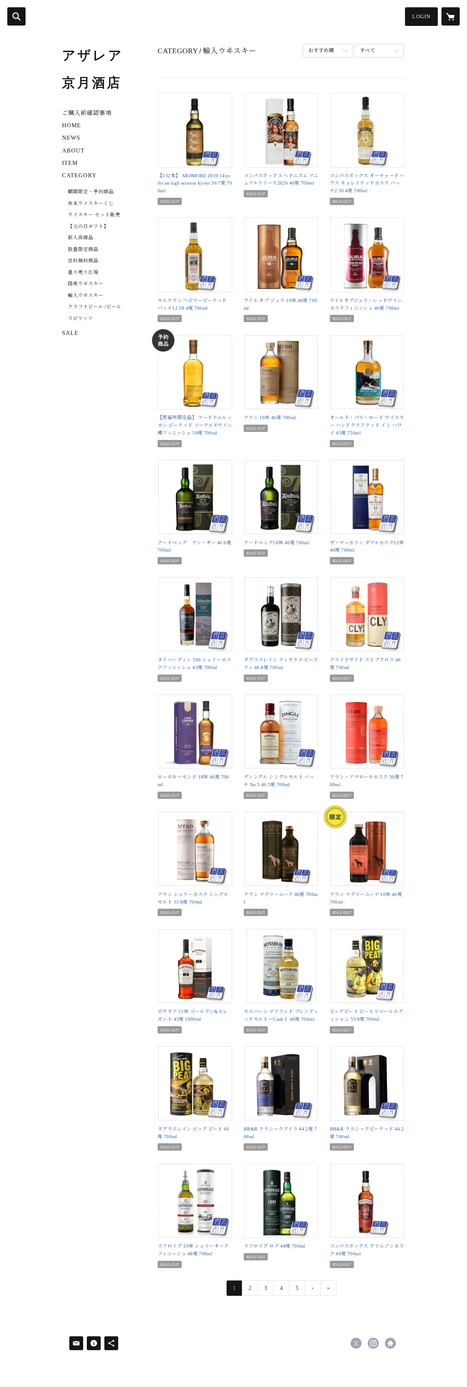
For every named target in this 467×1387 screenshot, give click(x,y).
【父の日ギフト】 (88, 226)
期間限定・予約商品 (91, 191)
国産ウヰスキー (86, 283)
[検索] (16, 16)
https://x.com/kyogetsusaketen (356, 1343)
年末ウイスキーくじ (91, 203)
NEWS (71, 138)
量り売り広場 (83, 272)
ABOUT (73, 150)
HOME (71, 125)
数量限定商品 (83, 249)
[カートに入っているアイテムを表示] (450, 16)
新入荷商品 (80, 237)
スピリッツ (80, 318)
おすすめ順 (321, 50)
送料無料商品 (83, 260)
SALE (70, 333)
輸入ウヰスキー (86, 295)
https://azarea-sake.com (390, 1343)
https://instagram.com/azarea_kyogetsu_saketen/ (373, 1343)
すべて (367, 50)
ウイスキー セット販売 (94, 214)
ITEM (70, 163)
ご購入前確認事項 (87, 113)
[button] (421, 16)
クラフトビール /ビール (94, 306)
